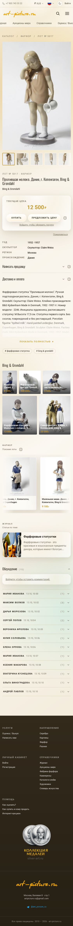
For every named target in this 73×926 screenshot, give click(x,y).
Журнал (43, 763)
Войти (68, 3)
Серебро (44, 733)
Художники (45, 784)
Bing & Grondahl (11, 188)
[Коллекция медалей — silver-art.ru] (36, 842)
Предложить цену (44, 218)
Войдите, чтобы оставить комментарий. (28, 579)
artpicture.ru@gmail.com (36, 898)
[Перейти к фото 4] (50, 159)
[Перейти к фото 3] (36, 159)
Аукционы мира (21, 23)
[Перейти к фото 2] (22, 159)
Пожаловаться (60, 234)
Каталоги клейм (48, 780)
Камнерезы (45, 776)
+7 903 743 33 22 (14, 3)
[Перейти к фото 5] (64, 159)
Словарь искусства (49, 788)
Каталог (8, 36)
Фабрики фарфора (49, 771)
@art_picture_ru (38, 906)
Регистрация (8, 767)
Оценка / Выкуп (10, 733)
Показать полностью (37, 341)
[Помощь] (65, 218)
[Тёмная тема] (59, 3)
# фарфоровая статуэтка (17, 351)
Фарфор (26, 36)
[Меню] (67, 13)
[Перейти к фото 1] (8, 159)
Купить (16, 218)
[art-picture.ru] (19, 13)
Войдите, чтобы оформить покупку (36, 225)
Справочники (44, 23)
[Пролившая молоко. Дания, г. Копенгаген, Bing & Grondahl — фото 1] (36, 96)
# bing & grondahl (44, 351)
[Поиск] (57, 13)
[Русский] (51, 3)
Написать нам (9, 738)
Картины (44, 738)
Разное (43, 746)
